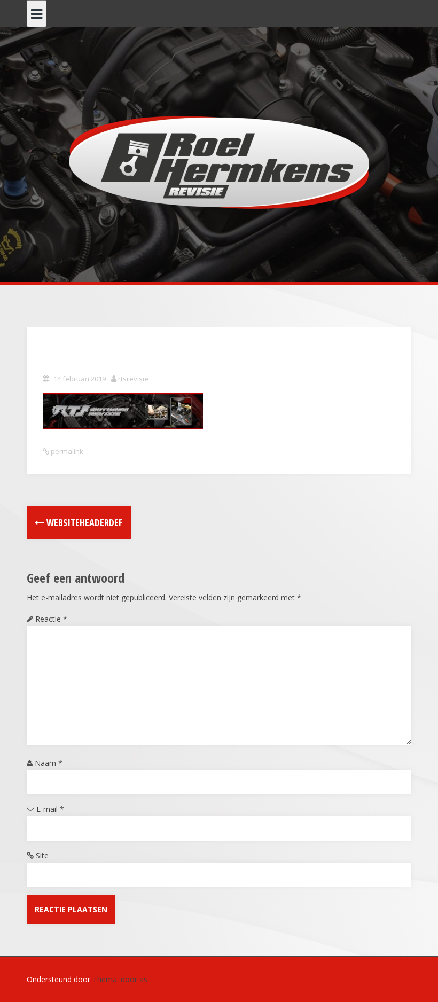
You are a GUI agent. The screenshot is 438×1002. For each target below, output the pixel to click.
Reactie (51, 619)
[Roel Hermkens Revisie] (219, 161)
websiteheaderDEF (83, 522)
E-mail (50, 809)
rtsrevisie (133, 378)
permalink (66, 451)
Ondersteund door (59, 979)
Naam (48, 763)
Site (42, 855)
